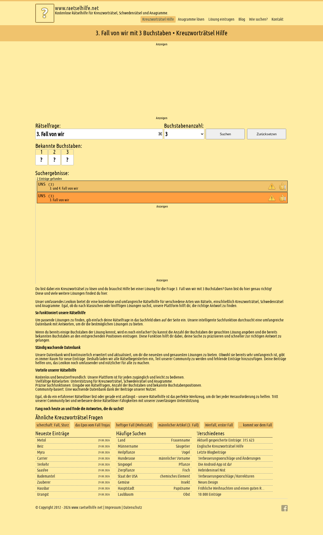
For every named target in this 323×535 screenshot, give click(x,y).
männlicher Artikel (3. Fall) (178, 425)
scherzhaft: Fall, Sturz (53, 425)
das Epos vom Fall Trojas (92, 425)
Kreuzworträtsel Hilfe (158, 19)
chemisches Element (175, 476)
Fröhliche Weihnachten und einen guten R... (231, 488)
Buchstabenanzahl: (184, 125)
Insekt (185, 482)
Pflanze (184, 464)
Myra (41, 452)
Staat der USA (128, 476)
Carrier (42, 458)
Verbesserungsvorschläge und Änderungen (229, 458)
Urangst (43, 494)
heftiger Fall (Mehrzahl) (134, 425)
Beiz (40, 446)
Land (121, 440)
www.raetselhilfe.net (77, 8)
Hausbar (43, 488)
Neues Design (208, 482)
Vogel (186, 452)
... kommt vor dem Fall (255, 425)
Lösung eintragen (221, 19)
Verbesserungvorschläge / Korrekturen (226, 476)
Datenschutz (132, 507)
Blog (241, 19)
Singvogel (125, 464)
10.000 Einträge (209, 494)
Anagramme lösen (191, 19)
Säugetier (183, 446)
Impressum (113, 507)
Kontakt (277, 19)
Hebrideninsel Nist (211, 470)
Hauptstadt (126, 488)
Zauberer (43, 482)
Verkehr (43, 464)
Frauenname (180, 440)
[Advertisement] (161, 81)
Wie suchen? (258, 19)
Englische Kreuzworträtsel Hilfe (220, 446)
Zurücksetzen (267, 134)
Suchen (225, 134)
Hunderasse (126, 458)
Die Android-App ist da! (215, 464)
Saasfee (42, 470)
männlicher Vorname (174, 458)
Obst (186, 494)
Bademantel (46, 476)
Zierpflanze (126, 470)
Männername (128, 446)
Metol (41, 440)
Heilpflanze (126, 452)
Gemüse (123, 482)
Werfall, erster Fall (219, 425)
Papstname (182, 488)
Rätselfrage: (48, 125)
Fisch (186, 470)
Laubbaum (125, 494)
